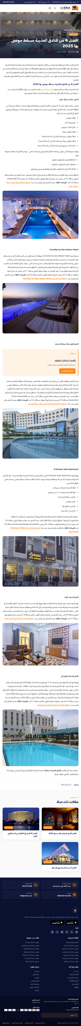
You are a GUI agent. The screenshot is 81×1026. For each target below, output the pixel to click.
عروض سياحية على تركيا (32, 942)
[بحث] (55, 8)
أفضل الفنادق (35, 981)
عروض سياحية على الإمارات (31, 949)
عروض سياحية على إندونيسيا (70, 952)
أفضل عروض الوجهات (72, 942)
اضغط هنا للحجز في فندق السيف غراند (19, 618)
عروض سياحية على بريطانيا (31, 952)
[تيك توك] (57, 932)
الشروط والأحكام (73, 981)
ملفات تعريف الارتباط (17, 1023)
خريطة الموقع (6, 1023)
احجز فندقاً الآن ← (67, 371)
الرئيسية (76, 30)
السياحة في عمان (47, 89)
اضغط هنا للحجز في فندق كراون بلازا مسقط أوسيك (47, 404)
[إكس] (72, 932)
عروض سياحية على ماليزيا (71, 945)
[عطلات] (69, 8)
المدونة (37, 990)
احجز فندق (36, 974)
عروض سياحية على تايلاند (71, 961)
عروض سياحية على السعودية (31, 955)
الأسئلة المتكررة (74, 974)
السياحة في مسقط (66, 784)
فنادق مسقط (73, 34)
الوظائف (76, 987)
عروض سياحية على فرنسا (32, 958)
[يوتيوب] (62, 932)
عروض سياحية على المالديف (70, 949)
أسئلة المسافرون (34, 987)
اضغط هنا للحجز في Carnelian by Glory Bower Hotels (45, 278)
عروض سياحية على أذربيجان (70, 958)
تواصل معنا (75, 984)
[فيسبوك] (76, 932)
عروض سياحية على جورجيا (70, 955)
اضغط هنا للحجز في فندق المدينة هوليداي (53, 705)
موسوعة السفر (35, 984)
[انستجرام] (67, 932)
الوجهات (36, 978)
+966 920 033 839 (8, 2)
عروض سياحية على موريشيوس (30, 945)
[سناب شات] (52, 932)
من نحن (76, 971)
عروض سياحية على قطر (32, 961)
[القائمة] (50, 8)
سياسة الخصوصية (73, 978)
